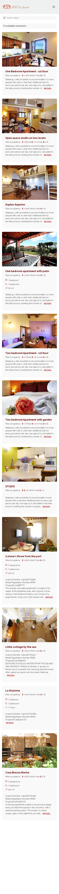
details (47, 88)
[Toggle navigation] (54, 7)
